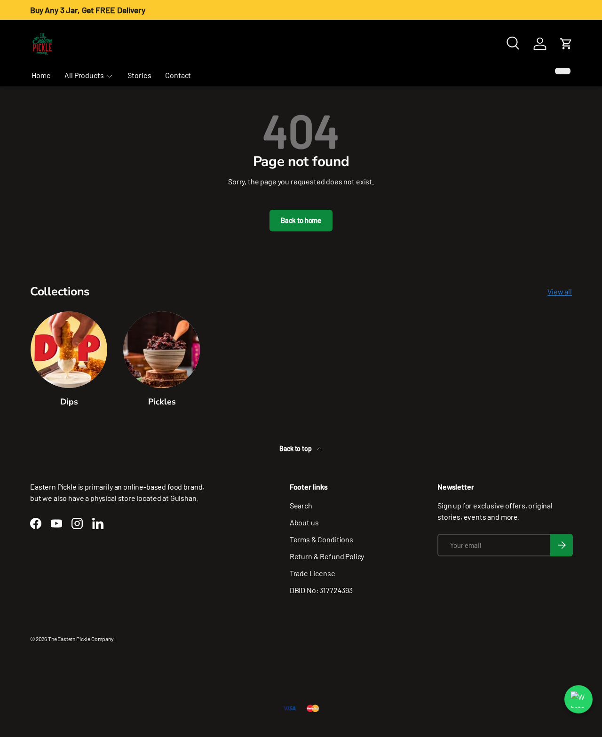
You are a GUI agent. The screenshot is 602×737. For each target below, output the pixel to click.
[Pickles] (161, 349)
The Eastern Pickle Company (80, 638)
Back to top (296, 448)
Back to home (301, 220)
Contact (178, 75)
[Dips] (69, 349)
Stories (139, 75)
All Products (83, 75)
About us (304, 522)
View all (559, 291)
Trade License (312, 573)
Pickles (162, 401)
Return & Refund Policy (327, 556)
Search (301, 505)
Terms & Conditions (321, 539)
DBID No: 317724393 (321, 590)
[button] (566, 43)
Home (41, 75)
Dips (69, 401)
